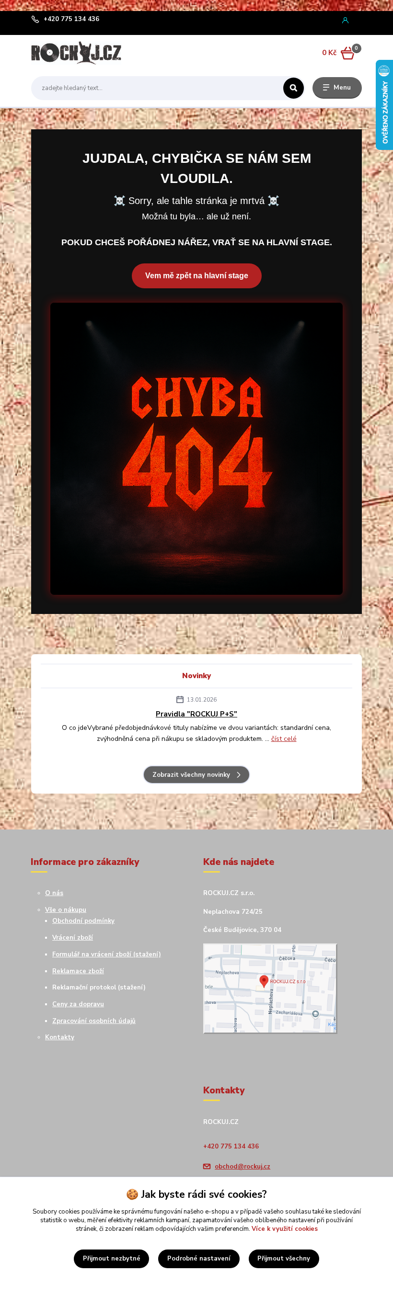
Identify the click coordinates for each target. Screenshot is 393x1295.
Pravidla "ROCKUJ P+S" (196, 714)
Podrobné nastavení (199, 1258)
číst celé (284, 738)
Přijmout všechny (283, 1258)
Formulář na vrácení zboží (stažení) (106, 954)
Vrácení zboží (72, 937)
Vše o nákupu (65, 910)
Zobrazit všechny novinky (191, 775)
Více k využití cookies (285, 1229)
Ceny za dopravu (78, 1004)
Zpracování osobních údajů (94, 1021)
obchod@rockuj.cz (242, 1166)
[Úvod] (76, 53)
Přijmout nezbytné (111, 1258)
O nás (54, 893)
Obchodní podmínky (83, 921)
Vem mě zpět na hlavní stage (196, 276)
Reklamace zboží (78, 971)
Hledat (293, 88)
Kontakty (59, 1037)
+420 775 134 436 (71, 19)
